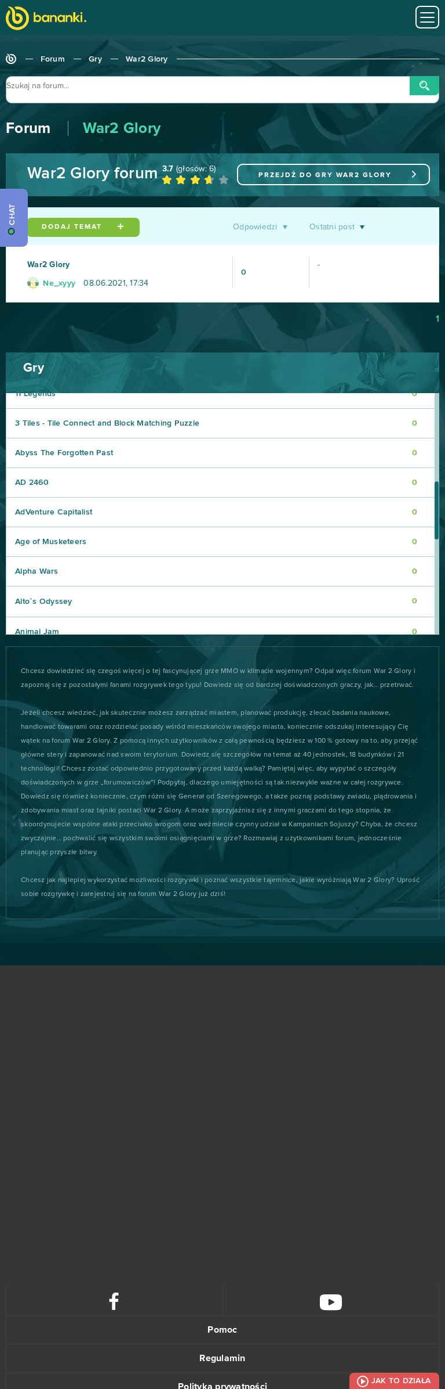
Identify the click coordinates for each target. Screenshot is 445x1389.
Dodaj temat (73, 227)
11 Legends (216, 394)
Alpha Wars (216, 571)
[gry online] (46, 19)
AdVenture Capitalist (216, 512)
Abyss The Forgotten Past (216, 453)
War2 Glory (147, 59)
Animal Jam (216, 632)
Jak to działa (401, 1381)
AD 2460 (216, 482)
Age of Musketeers (216, 542)
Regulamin (222, 1358)
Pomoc (222, 1329)
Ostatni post (332, 227)
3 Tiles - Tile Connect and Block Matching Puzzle (216, 423)
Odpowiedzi (255, 227)
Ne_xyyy (58, 283)
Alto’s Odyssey (216, 601)
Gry (95, 59)
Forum (53, 59)
